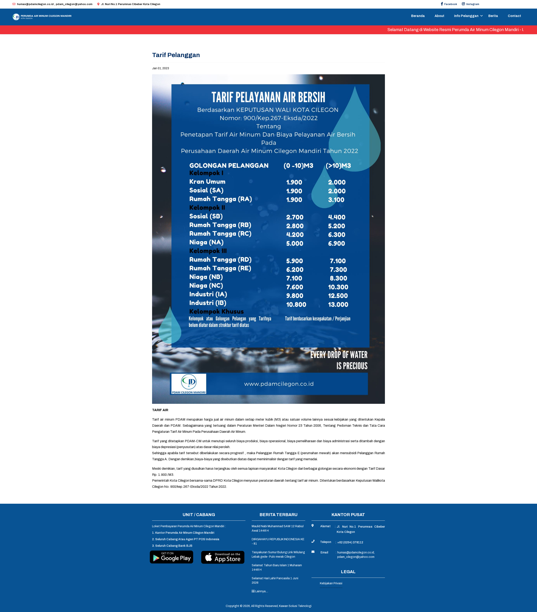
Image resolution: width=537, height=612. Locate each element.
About (439, 16)
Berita (493, 16)
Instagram (472, 4)
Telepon (325, 542)
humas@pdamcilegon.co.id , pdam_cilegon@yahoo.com (54, 4)
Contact (514, 16)
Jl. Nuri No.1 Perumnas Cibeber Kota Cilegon (130, 4)
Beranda (418, 16)
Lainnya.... (261, 591)
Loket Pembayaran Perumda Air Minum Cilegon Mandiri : (189, 526)
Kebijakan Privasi (331, 583)
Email (324, 552)
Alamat (325, 526)
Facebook (450, 4)
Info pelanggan (466, 16)
